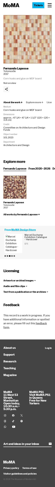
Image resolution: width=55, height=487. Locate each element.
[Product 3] (9, 256)
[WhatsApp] (6, 426)
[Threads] (6, 421)
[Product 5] (14, 256)
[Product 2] (7, 256)
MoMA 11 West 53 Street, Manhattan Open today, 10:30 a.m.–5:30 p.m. (11, 400)
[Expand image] (27, 39)
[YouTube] (14, 426)
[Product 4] (12, 256)
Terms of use (29, 468)
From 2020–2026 (39, 168)
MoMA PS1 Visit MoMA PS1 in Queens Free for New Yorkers (39, 397)
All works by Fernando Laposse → (21, 214)
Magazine (9, 375)
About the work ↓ (13, 102)
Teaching (9, 368)
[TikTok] (14, 421)
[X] (23, 415)
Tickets (38, 5)
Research (9, 361)
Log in (48, 348)
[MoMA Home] (11, 5)
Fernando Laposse (15, 68)
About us (9, 347)
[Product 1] (5, 256)
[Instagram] (6, 415)
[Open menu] (50, 5)
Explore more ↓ (34, 102)
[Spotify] (23, 421)
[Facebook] (14, 415)
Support (9, 354)
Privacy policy (11, 468)
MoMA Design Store (23, 229)
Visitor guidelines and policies (20, 474)
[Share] (6, 89)
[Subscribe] (50, 444)
